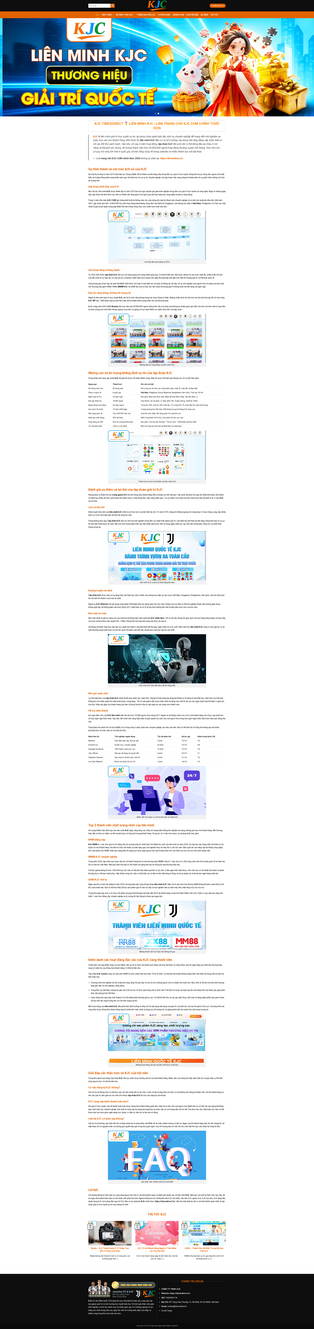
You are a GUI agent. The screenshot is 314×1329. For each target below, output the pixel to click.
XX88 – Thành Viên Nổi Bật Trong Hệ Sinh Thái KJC (204, 1249)
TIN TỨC (214, 15)
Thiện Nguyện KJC (146, 15)
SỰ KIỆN (204, 15)
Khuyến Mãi (192, 15)
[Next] (304, 67)
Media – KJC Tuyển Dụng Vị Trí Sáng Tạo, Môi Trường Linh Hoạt (110, 1249)
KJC (97, 15)
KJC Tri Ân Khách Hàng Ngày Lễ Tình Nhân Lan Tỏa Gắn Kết (157, 1249)
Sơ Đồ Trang (166, 1310)
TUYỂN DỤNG (164, 15)
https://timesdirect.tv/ (171, 158)
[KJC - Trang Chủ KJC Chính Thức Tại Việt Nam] (157, 5)
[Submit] (113, 6)
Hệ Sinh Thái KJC (124, 15)
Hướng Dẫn (178, 15)
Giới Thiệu (107, 15)
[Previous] (9, 67)
